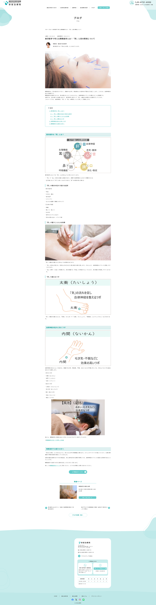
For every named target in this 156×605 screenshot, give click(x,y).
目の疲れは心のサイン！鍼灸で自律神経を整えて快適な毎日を (61, 508)
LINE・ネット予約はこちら (99, 568)
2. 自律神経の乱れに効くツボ (57, 121)
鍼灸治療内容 (65, 596)
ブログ (93, 7)
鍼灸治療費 (75, 596)
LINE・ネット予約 (103, 7)
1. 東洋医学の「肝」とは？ (56, 111)
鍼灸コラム (84, 596)
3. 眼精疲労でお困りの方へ (56, 123)
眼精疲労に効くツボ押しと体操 (55, 440)
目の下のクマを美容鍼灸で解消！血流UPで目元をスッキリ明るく (94, 508)
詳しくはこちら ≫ (87, 497)
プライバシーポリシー (96, 596)
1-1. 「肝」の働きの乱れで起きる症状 (61, 114)
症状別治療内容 (64, 7)
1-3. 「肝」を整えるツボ (57, 119)
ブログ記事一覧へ (77, 515)
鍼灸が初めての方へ (52, 7)
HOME (55, 596)
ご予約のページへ (77, 472)
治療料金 (74, 7)
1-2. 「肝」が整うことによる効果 (59, 116)
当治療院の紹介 (84, 7)
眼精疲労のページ (55, 465)
